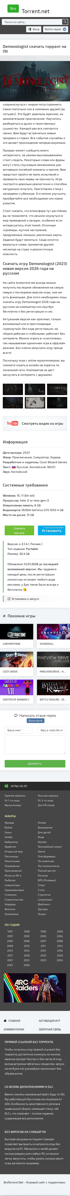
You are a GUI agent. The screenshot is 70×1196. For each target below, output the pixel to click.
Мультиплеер (13, 805)
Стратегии (44, 894)
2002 (27, 936)
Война (8, 827)
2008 (60, 941)
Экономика (11, 914)
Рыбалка (10, 880)
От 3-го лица (45, 800)
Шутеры (43, 909)
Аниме (42, 822)
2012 (60, 945)
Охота (41, 851)
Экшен (42, 914)
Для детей (44, 832)
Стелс (41, 890)
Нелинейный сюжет (50, 846)
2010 (26, 945)
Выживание (45, 827)
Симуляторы (12, 885)
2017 (10, 955)
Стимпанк (11, 894)
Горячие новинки (15, 795)
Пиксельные (12, 861)
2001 (10, 936)
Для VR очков (46, 805)
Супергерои (45, 899)
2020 (60, 955)
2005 (10, 941)
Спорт (41, 885)
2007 (43, 941)
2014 (27, 950)
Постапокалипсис (49, 866)
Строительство (14, 899)
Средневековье (14, 890)
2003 (43, 936)
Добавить (35, 763)
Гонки (8, 832)
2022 (27, 960)
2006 (27, 941)
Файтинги (44, 904)
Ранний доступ (47, 870)
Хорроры (10, 904)
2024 (60, 960)
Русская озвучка (48, 795)
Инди (41, 837)
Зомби (9, 837)
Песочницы (11, 856)
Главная (14, 1020)
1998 (27, 931)
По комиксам (46, 861)
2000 (60, 931)
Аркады (9, 822)
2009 (10, 945)
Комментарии (14, 1029)
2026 (27, 965)
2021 (10, 960)
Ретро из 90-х (13, 875)
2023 (43, 960)
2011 (43, 945)
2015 (43, 950)
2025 (10, 965)
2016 (60, 950)
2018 (27, 955)
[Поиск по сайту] (65, 22)
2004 (60, 936)
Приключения (13, 870)
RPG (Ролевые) (47, 880)
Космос (42, 842)
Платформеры (46, 856)
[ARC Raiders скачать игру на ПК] (35, 988)
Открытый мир (14, 851)
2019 (43, 955)
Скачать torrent (19, 530)
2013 (10, 950)
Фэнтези (10, 909)
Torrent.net (29, 9)
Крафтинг (10, 846)
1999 (43, 931)
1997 (10, 931)
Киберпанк (11, 842)
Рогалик (43, 875)
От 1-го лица (12, 800)
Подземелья (12, 866)
